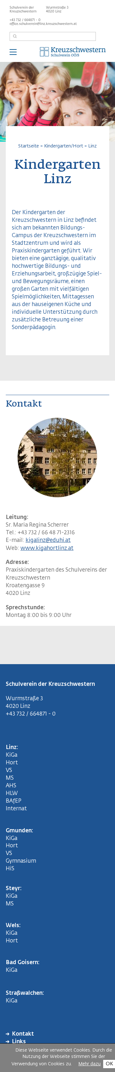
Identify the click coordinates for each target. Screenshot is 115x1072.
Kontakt (23, 1034)
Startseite (28, 146)
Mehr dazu (89, 1064)
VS (9, 770)
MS (11, 778)
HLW (12, 793)
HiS (10, 869)
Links (19, 1042)
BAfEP (13, 801)
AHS (11, 786)
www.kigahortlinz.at (46, 548)
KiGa (11, 755)
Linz (92, 146)
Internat (16, 809)
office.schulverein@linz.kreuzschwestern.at (43, 24)
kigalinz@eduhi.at (48, 540)
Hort (12, 763)
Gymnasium (21, 861)
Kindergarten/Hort (63, 146)
